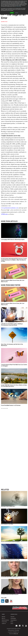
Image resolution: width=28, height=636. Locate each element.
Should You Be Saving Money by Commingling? (10, 541)
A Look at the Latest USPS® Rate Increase (9, 576)
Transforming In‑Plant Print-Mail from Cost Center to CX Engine (14, 365)
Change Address (14, 620)
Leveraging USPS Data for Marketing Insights (13, 239)
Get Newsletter (13, 618)
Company (3, 614)
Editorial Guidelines (5, 620)
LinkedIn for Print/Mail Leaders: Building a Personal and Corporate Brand (12, 324)
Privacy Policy (18, 6)
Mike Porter (4, 21)
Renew (12, 621)
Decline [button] (16, 12)
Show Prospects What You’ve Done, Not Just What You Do (12, 281)
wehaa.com (16, 633)
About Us (3, 618)
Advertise (3, 616)
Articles (14, 221)
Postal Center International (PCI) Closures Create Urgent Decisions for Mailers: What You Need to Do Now (14, 260)
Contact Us (4, 623)
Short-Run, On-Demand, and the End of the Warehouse (12, 345)
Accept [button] (12, 12)
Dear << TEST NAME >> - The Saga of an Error (14, 14)
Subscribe (12, 616)
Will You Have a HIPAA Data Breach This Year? (10, 559)
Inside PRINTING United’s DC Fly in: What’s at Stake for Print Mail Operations (14, 385)
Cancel (12, 623)
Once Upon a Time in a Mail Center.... (8, 506)
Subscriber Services (14, 614)
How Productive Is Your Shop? (7, 524)
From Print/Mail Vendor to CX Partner (11, 405)
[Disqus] (14, 429)
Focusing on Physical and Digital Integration (9, 594)
